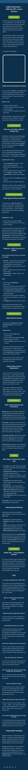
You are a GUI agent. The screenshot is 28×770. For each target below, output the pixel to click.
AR (4, 767)
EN (10, 767)
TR (7, 767)
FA (13, 767)
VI (15, 767)
